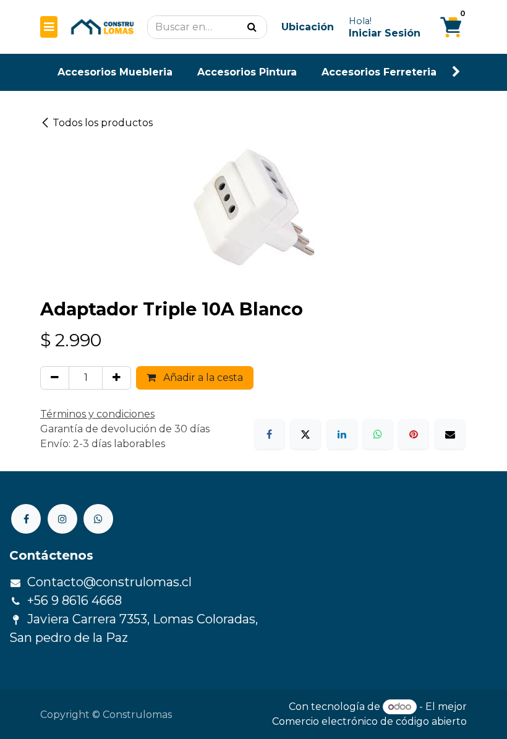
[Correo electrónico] (450, 434)
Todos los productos (103, 123)
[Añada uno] (116, 378)
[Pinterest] (413, 434)
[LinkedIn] (342, 434)
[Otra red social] (98, 519)
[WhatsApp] (378, 434)
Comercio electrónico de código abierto (369, 721)
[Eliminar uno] (54, 378)
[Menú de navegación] (49, 27)
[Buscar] (251, 27)
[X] (305, 434)
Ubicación (307, 27)
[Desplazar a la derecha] (456, 72)
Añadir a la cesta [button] (202, 377)
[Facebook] (269, 434)
